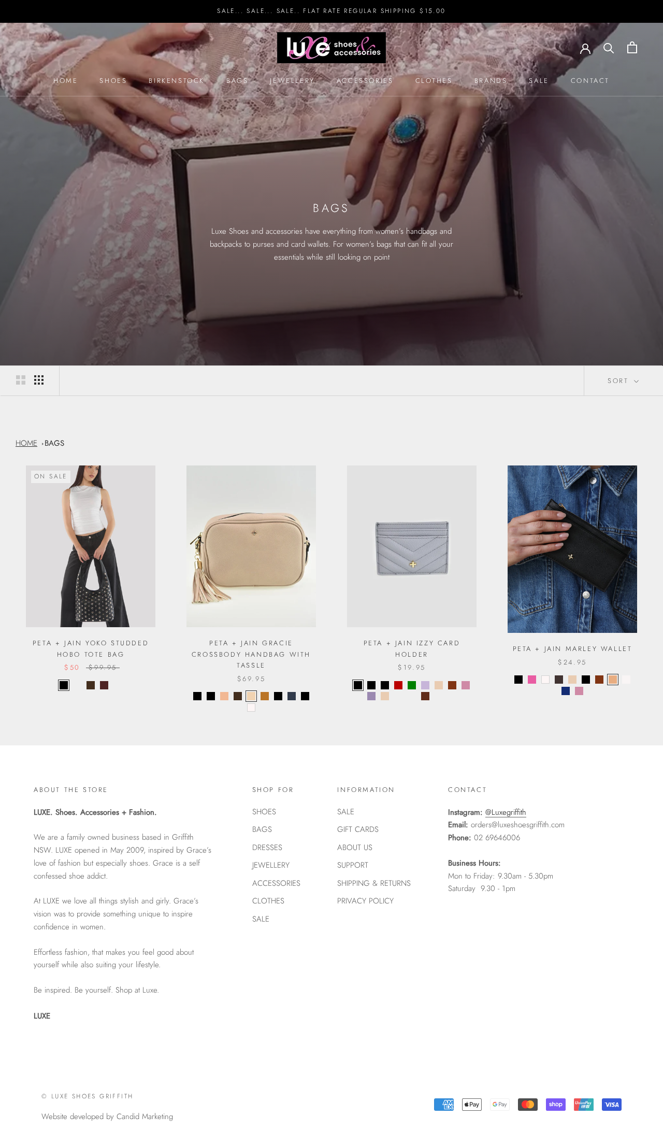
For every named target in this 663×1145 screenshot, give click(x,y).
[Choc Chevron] (439, 696)
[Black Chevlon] (278, 696)
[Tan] (452, 685)
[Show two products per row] (20, 380)
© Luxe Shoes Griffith (87, 1096)
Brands (491, 81)
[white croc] (626, 679)
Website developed (72, 1116)
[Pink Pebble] (398, 696)
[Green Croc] (412, 685)
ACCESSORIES (276, 883)
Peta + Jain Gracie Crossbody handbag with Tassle (251, 654)
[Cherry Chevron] (452, 696)
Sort (620, 381)
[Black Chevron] (385, 685)
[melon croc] (613, 679)
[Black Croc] (211, 696)
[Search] (608, 47)
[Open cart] (632, 47)
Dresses (267, 847)
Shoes (113, 81)
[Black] (64, 685)
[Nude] (251, 696)
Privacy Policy (365, 901)
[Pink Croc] (466, 685)
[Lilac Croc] (371, 696)
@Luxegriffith (505, 812)
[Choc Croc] (559, 679)
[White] (251, 707)
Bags (237, 81)
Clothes (434, 81)
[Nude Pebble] (385, 696)
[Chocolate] (91, 685)
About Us (354, 847)
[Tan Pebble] (265, 696)
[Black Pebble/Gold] (197, 696)
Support (352, 865)
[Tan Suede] (77, 685)
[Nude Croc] (439, 685)
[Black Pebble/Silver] (305, 696)
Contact (590, 81)
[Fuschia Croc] (532, 679)
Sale (539, 81)
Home (65, 81)
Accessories (365, 81)
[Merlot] (104, 685)
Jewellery (292, 81)
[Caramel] (224, 696)
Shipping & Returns (374, 883)
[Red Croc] (398, 685)
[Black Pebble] (518, 679)
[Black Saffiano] (371, 685)
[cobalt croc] (565, 691)
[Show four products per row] (39, 380)
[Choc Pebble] (425, 696)
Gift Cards (358, 829)
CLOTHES (268, 901)
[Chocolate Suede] (117, 685)
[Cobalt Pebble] (412, 696)
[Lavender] (425, 685)
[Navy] (291, 696)
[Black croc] (358, 685)
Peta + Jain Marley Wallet (572, 649)
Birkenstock (177, 81)
